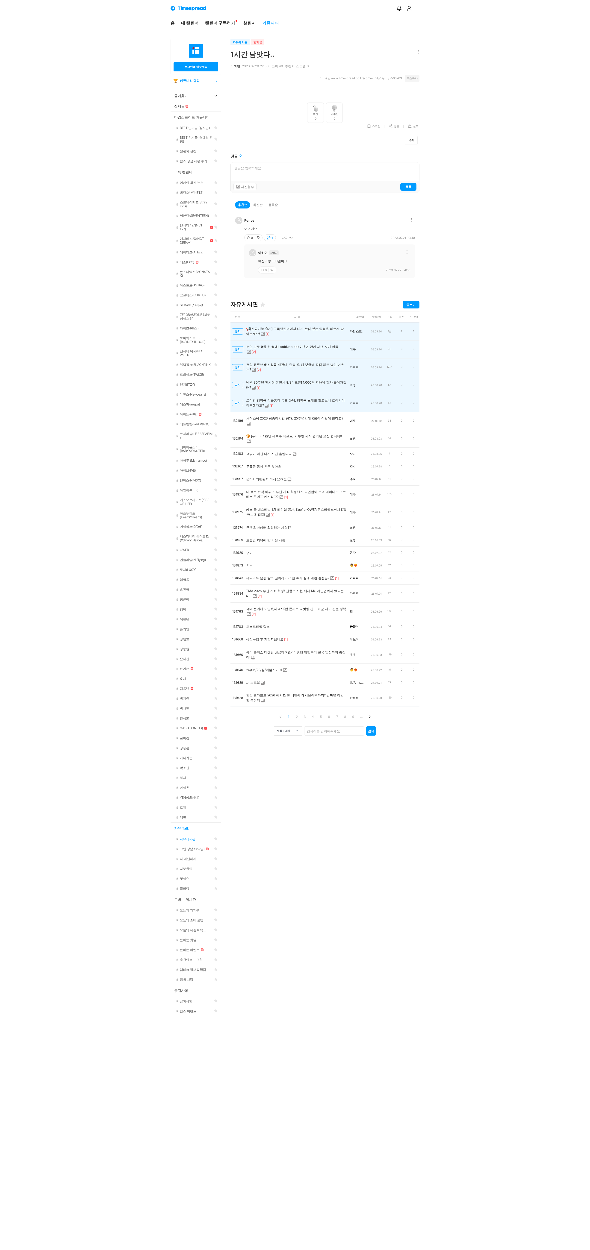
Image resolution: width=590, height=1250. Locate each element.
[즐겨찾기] (263, 304)
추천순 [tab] (243, 205)
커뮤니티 (270, 23)
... (361, 717)
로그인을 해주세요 (196, 66)
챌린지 (249, 23)
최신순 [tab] (258, 205)
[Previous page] (281, 717)
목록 (411, 140)
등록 (408, 186)
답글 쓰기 (288, 238)
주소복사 (412, 78)
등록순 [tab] (273, 205)
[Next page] (369, 717)
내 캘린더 (190, 23)
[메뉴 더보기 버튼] (417, 52)
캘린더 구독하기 (220, 23)
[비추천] (258, 238)
